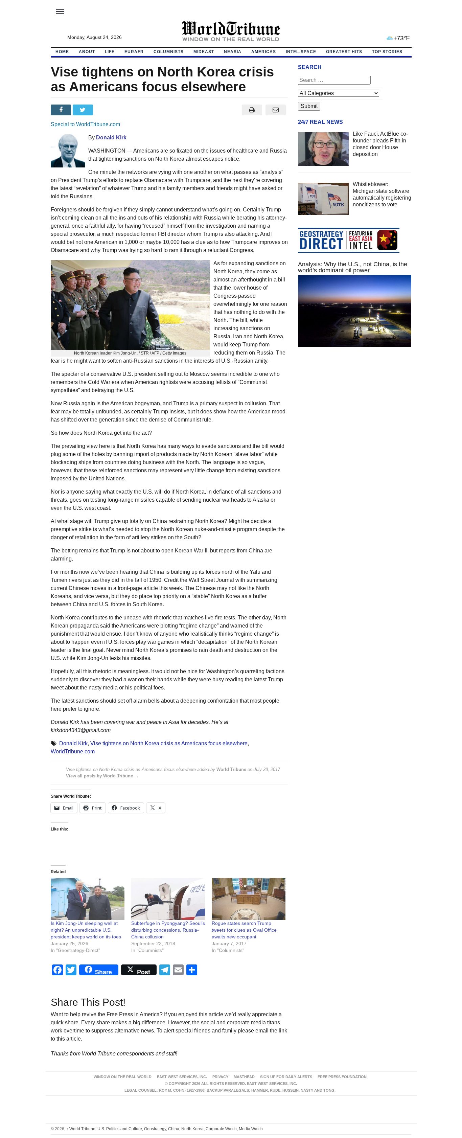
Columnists (169, 51)
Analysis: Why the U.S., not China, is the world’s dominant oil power (352, 267)
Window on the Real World (123, 1077)
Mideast (203, 51)
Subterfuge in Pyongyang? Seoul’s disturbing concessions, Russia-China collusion (168, 929)
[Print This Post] (252, 110)
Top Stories (387, 51)
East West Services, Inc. (182, 1077)
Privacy (220, 1077)
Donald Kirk (111, 137)
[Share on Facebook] (62, 110)
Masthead (244, 1077)
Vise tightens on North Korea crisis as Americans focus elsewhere (169, 743)
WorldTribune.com (73, 751)
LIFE (110, 51)
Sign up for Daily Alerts (286, 1077)
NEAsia (232, 51)
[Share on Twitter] (84, 110)
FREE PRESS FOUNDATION (342, 1077)
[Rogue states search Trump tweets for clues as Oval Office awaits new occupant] (248, 899)
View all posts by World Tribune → (102, 775)
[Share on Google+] (106, 110)
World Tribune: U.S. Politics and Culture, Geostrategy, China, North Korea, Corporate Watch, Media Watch (164, 1128)
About (87, 51)
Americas (263, 51)
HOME (62, 51)
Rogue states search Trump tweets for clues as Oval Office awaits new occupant (244, 929)
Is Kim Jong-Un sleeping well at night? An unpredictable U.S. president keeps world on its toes (86, 929)
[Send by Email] (276, 110)
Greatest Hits (344, 51)
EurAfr (134, 51)
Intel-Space (301, 51)
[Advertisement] (355, 416)
